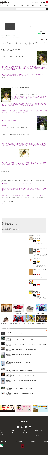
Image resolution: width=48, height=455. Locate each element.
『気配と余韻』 (14, 42)
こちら (5, 400)
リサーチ (7, 5)
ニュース (1, 5)
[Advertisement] (24, 17)
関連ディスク (30, 235)
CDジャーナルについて (3, 441)
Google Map (37, 435)
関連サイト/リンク (39, 235)
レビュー (33, 5)
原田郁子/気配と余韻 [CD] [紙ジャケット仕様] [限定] (39, 269)
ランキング (46, 5)
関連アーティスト (34, 235)
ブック (40, 5)
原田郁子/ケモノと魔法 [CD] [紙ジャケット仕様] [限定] (40, 248)
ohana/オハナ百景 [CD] (36, 280)
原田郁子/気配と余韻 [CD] (36, 258)
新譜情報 (22, 5)
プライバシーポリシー (19, 441)
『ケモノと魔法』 (25, 42)
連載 (28, 5)
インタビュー (15, 5)
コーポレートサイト (38, 436)
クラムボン (42, 42)
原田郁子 (41, 31)
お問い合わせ (46, 441)
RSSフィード (33, 441)
